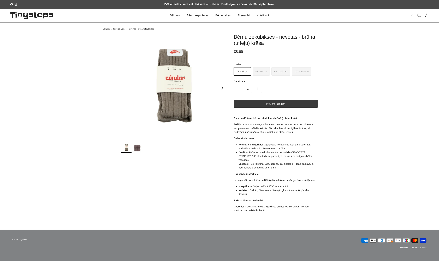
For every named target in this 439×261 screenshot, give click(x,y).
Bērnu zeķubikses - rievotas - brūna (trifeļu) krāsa (133, 29)
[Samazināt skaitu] (238, 89)
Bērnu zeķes (223, 15)
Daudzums (240, 81)
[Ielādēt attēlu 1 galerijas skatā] (173, 86)
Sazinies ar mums (419, 248)
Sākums (175, 15)
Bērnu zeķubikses (198, 15)
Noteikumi (263, 15)
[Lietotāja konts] (411, 15)
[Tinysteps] (31, 15)
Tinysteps (23, 240)
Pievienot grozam (275, 103)
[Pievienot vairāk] (258, 89)
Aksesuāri (244, 15)
